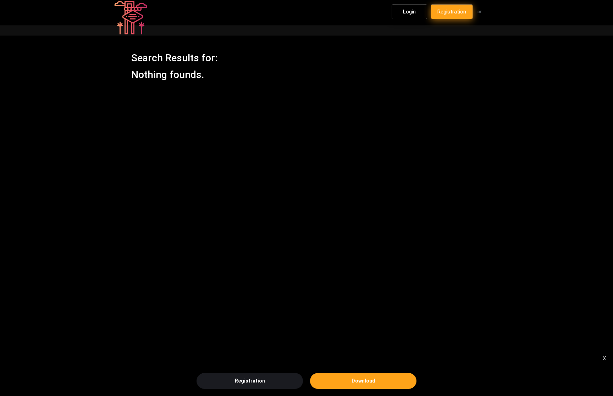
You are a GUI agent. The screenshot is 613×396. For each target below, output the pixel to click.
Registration (250, 381)
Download (363, 381)
